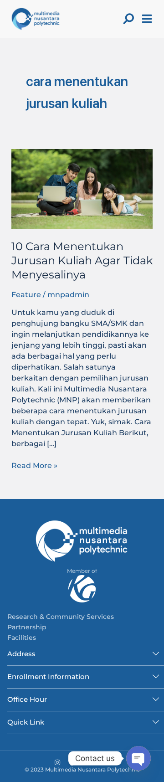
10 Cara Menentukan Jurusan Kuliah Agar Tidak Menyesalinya (82, 260)
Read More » (34, 465)
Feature (26, 294)
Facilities (21, 637)
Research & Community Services (60, 616)
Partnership (26, 627)
